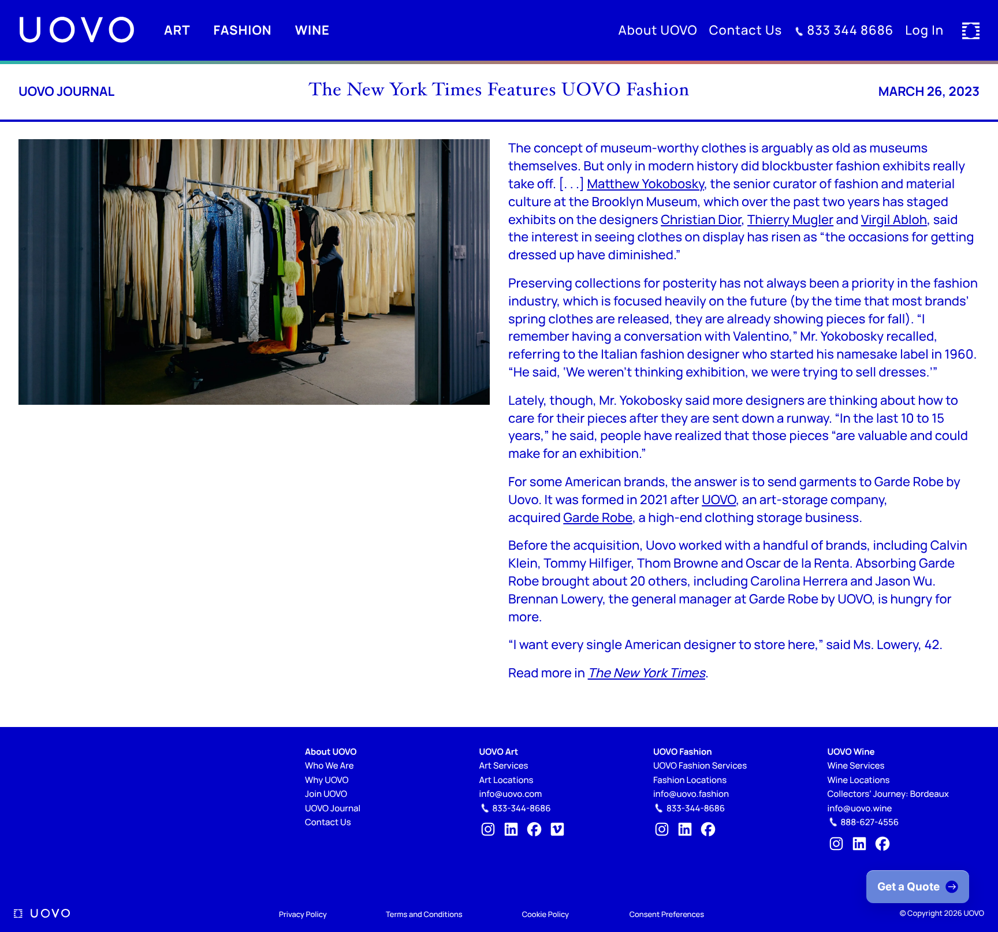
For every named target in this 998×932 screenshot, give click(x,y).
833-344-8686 (522, 808)
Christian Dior (701, 219)
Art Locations (506, 780)
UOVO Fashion (682, 751)
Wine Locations (859, 780)
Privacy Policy (303, 914)
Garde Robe (597, 517)
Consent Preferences (667, 914)
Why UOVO (326, 780)
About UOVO (331, 751)
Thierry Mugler (790, 219)
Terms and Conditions (424, 914)
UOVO (719, 499)
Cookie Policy (545, 914)
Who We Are (329, 765)
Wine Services (856, 765)
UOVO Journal (66, 91)
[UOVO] (76, 30)
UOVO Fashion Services (700, 765)
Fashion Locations (690, 780)
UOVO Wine (851, 751)
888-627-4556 (870, 822)
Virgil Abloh (894, 219)
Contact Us (328, 822)
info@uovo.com (510, 794)
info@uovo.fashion (691, 794)
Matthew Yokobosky (645, 183)
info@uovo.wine (860, 808)
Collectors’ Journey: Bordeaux (888, 794)
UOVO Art (499, 751)
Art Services (503, 765)
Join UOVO (326, 794)
